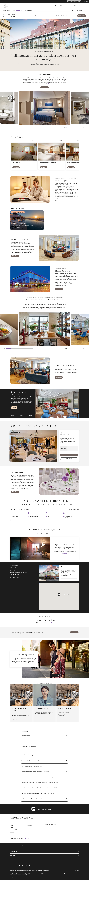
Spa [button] (48, 516)
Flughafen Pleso (15, 577)
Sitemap (23, 874)
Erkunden (14, 407)
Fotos (61, 5)
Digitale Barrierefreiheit (67, 873)
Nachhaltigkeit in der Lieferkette (15, 874)
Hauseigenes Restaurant (16, 512)
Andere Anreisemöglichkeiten (18, 582)
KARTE (73, 10)
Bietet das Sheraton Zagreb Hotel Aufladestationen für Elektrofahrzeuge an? (38, 793)
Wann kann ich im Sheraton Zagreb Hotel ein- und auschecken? (35, 760)
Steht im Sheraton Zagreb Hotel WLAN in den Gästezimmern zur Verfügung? (38, 777)
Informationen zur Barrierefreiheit (28, 746)
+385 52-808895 (82, 10)
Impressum (29, 825)
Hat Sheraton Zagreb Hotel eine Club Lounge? (31, 798)
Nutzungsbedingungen (27, 873)
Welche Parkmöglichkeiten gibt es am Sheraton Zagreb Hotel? (35, 771)
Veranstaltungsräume (34, 516)
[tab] (23, 504)
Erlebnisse (81, 5)
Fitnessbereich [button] (68, 516)
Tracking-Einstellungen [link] (14, 873)
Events (86, 5)
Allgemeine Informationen (27, 741)
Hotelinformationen (25, 735)
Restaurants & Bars (73, 5)
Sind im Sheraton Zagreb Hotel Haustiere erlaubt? (32, 766)
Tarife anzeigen (16, 167)
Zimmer (65, 5)
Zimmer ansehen (69, 454)
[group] (44, 403)
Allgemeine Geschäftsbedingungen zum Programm (40, 873)
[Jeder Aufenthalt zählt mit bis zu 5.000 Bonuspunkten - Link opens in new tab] (27, 220)
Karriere (20, 873)
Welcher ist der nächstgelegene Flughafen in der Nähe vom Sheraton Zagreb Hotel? (39, 782)
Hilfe (27, 874)
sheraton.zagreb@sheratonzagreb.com (46, 622)
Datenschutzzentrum (53, 873)
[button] (73, 1)
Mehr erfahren (44, 87)
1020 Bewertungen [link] (28, 10)
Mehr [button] (58, 64)
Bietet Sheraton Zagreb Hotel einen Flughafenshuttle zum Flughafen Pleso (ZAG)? (39, 787)
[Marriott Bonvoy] (84, 1)
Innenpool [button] (67, 512)
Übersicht (56, 5)
